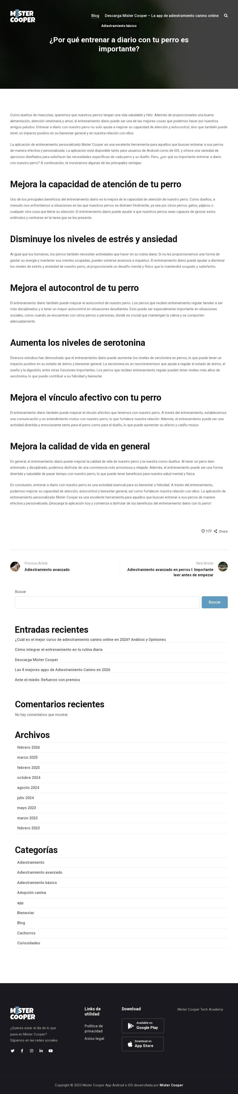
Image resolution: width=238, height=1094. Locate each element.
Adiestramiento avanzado (39, 872)
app (20, 903)
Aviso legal (94, 1038)
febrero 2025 (28, 767)
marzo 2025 (27, 757)
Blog (21, 923)
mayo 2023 (26, 808)
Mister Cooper (171, 1085)
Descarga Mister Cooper (36, 660)
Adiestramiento (30, 862)
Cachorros (26, 933)
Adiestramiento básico (37, 882)
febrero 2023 (28, 828)
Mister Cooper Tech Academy (200, 1009)
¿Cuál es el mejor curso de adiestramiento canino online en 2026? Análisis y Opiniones (90, 639)
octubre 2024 (28, 777)
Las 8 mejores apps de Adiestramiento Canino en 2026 (62, 670)
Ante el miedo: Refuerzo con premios (47, 680)
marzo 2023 (27, 818)
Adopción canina (31, 892)
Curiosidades (28, 943)
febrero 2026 (28, 747)
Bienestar (25, 913)
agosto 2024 (28, 787)
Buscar (20, 592)
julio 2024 (25, 798)
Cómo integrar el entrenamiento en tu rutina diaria (58, 649)
